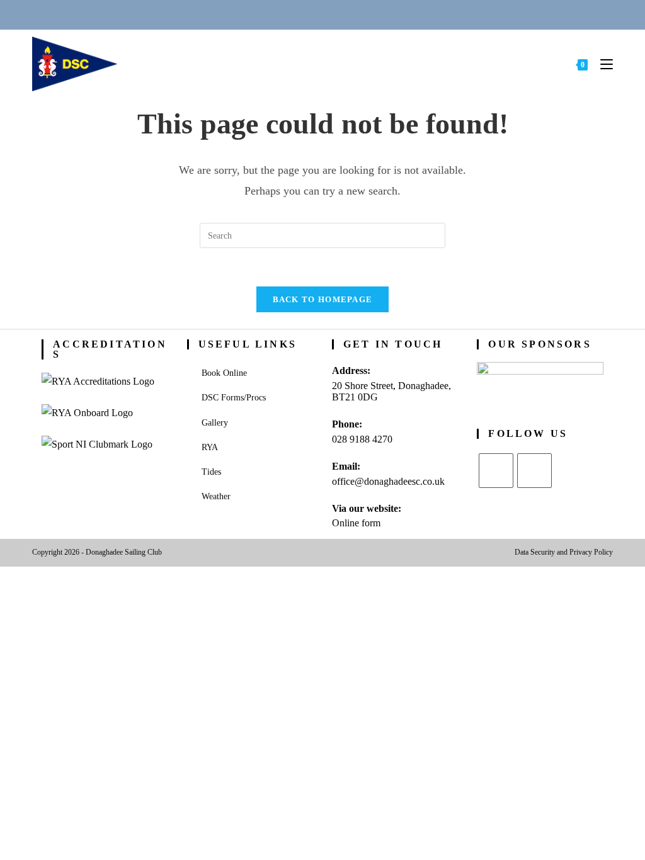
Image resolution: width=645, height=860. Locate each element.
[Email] (307, 14)
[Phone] (276, 14)
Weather (216, 496)
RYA (210, 447)
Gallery (215, 422)
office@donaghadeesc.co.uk (388, 481)
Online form (356, 523)
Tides (211, 472)
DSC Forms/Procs (234, 397)
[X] (496, 470)
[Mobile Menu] (602, 64)
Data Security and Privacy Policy (564, 552)
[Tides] (368, 14)
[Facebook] (534, 470)
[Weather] (338, 14)
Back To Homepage (323, 299)
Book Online (224, 373)
